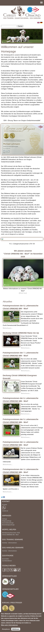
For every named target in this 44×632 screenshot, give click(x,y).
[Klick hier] (23, 293)
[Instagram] (8, 571)
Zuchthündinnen (7, 561)
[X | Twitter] (11, 571)
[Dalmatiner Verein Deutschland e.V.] (12, 584)
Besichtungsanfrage (8, 525)
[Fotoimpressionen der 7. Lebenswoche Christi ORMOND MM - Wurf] (11, 369)
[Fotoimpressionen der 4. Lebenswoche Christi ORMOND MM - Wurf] (11, 458)
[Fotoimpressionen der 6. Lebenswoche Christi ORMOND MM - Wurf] (11, 414)
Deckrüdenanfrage (8, 523)
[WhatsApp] (4, 509)
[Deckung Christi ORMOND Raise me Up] (11, 346)
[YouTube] (15, 571)
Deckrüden (5, 559)
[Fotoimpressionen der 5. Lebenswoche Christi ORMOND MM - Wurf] (11, 435)
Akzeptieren (6, 629)
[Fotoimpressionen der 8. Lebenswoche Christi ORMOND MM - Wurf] (11, 322)
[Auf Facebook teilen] (4, 497)
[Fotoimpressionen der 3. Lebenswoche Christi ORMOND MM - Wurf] (11, 485)
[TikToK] (19, 571)
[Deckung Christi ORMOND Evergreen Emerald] (11, 392)
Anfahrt (4, 511)
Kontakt (4, 504)
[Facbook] (4, 571)
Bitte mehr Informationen (9, 625)
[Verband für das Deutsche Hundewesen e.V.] (8, 598)
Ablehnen (15, 629)
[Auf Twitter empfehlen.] (2, 497)
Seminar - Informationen (9, 543)
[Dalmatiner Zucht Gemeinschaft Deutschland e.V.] (5, 584)
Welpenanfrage (6, 521)
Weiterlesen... (8, 328)
